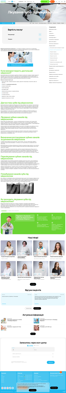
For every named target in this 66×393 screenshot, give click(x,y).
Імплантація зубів (52, 37)
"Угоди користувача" (40, 385)
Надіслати (51, 362)
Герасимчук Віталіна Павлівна (55, 278)
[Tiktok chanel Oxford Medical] (10, 388)
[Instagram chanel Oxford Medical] (8, 388)
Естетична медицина (37, 376)
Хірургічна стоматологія (53, 80)
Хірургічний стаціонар (37, 379)
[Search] (59, 1)
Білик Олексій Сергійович (40, 256)
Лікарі (25, 1)
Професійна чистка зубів (53, 76)
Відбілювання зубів (52, 29)
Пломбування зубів (53, 60)
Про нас (2, 379)
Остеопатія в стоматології (54, 39)
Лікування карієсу (53, 51)
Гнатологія (51, 33)
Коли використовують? (43, 23)
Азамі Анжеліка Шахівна (56, 256)
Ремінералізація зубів (54, 64)
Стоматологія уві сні (53, 78)
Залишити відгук (29, 308)
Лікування (54, 23)
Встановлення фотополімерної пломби (57, 47)
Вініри (50, 31)
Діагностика (50, 23)
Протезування (51, 35)
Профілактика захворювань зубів (56, 62)
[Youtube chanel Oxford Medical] (2, 388)
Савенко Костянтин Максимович (39, 278)
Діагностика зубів (52, 41)
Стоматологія (52, 27)
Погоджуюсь (33, 390)
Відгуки (62, 23)
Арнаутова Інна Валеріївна (24, 277)
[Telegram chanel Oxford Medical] (13, 388)
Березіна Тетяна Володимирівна (5, 278)
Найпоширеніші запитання (20, 381)
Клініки (19, 379)
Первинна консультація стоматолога (56, 74)
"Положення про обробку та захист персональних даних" (26, 386)
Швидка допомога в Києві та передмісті (40, 380)
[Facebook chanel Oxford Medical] (5, 388)
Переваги (58, 23)
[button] (61, 372)
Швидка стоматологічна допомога (55, 82)
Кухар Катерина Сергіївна (8, 256)
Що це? (36, 23)
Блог (2, 375)
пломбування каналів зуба (11, 84)
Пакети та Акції (29, 1)
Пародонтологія (52, 72)
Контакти (2, 376)
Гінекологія (36, 375)
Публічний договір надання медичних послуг (7, 391)
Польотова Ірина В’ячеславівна (22, 257)
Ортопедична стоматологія (54, 70)
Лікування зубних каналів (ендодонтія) (56, 66)
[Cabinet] (62, 1)
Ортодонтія (51, 68)
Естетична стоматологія (53, 43)
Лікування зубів (52, 45)
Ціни (33, 1)
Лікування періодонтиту (54, 53)
